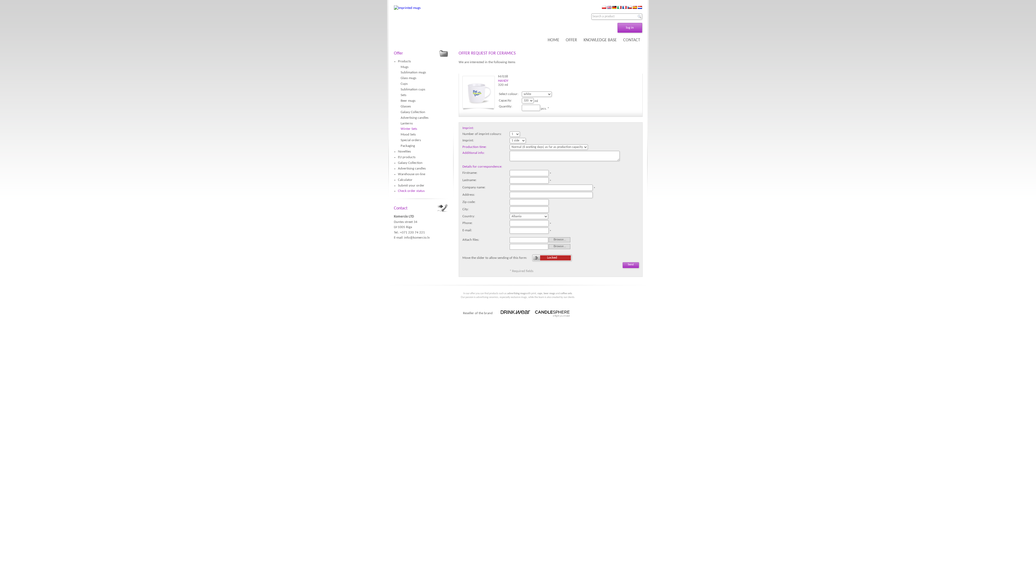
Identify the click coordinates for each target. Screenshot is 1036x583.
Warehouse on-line (411, 174)
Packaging (408, 146)
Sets (403, 95)
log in (630, 27)
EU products (406, 157)
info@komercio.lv (417, 237)
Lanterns (407, 123)
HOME (553, 40)
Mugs (404, 67)
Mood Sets (408, 134)
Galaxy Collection (413, 112)
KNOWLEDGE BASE (600, 40)
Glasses (406, 106)
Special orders (411, 140)
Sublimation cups (413, 89)
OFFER (571, 40)
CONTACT (631, 40)
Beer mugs (408, 101)
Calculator (405, 180)
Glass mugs (408, 78)
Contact (400, 208)
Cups (404, 84)
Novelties (404, 151)
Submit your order (411, 185)
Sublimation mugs (413, 72)
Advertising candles (414, 118)
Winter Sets (409, 129)
